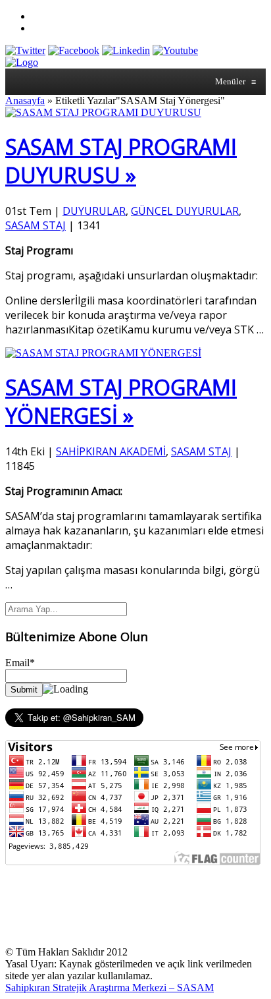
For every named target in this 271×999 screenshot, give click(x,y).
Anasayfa (25, 100)
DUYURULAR (94, 211)
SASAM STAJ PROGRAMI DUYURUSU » (121, 160)
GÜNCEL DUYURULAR (185, 211)
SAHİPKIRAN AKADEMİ (111, 451)
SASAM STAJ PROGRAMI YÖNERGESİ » (121, 401)
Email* (20, 662)
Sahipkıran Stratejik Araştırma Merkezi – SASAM (109, 987)
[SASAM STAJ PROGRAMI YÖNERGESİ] (103, 352)
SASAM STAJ (35, 225)
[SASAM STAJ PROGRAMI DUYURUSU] (103, 112)
